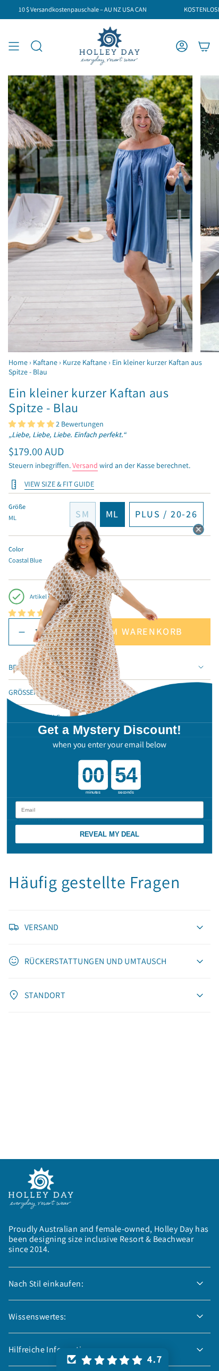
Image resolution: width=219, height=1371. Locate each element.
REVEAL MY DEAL (109, 834)
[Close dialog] (198, 529)
